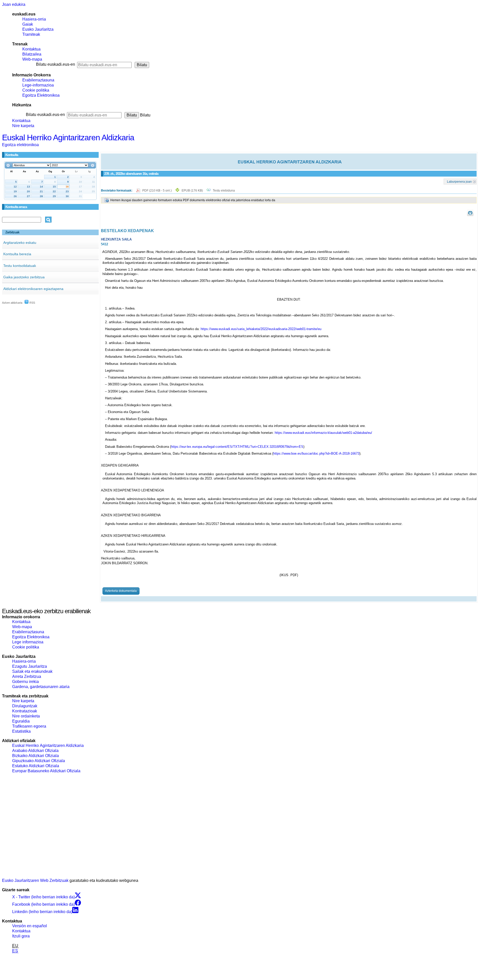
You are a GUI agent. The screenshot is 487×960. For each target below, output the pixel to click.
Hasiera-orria (34, 19)
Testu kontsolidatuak (19, 266)
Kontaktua (31, 49)
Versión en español (29, 926)
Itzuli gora (21, 936)
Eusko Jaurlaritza (38, 29)
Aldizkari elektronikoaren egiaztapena (33, 289)
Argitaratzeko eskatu (19, 243)
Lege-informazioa (38, 85)
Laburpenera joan (459, 181)
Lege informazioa (27, 642)
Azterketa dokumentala (121, 591)
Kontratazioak (24, 711)
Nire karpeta (23, 126)
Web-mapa (32, 59)
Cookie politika (35, 90)
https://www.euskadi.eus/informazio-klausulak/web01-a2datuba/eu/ (323, 433)
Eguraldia (21, 721)
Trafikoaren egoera (29, 726)
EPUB (192, 190)
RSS (32, 302)
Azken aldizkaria (12, 302)
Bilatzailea (31, 54)
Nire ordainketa (26, 716)
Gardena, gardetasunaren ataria (40, 686)
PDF (157, 190)
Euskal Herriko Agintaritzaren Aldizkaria (68, 137)
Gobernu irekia (25, 681)
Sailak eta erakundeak (32, 671)
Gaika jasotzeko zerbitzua (24, 277)
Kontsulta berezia (17, 254)
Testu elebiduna (224, 190)
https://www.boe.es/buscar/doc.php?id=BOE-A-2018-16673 (316, 453)
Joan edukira (13, 4)
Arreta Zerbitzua (26, 676)
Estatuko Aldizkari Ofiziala (35, 766)
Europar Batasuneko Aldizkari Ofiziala (46, 771)
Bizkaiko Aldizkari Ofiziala (35, 755)
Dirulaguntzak (24, 706)
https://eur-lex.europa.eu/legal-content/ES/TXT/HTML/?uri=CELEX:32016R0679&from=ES (237, 447)
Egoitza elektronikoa (20, 145)
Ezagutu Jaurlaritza (29, 666)
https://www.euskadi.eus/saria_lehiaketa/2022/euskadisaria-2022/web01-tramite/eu (261, 329)
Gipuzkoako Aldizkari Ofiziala (38, 761)
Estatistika (21, 731)
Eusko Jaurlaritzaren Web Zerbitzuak (35, 880)
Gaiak (27, 24)
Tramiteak (31, 34)
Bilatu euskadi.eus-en (55, 64)
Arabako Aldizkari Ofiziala (35, 750)
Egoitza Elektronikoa (41, 95)
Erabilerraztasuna (38, 80)
